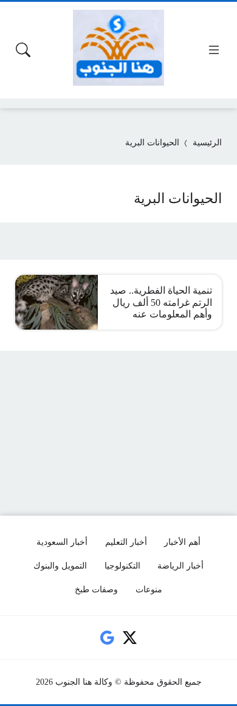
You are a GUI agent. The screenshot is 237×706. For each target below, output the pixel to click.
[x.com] (130, 638)
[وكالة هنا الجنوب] (118, 48)
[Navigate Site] (213, 49)
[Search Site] (23, 49)
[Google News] (107, 638)
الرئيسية (207, 142)
